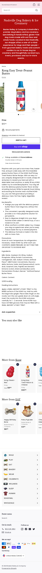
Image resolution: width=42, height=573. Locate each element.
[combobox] (21, 10)
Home (4, 66)
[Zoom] (34, 109)
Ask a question (8, 312)
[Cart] (34, 5)
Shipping (5, 135)
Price (4, 120)
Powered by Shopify (9, 568)
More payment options (21, 152)
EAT (17, 399)
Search (4, 518)
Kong (4, 77)
